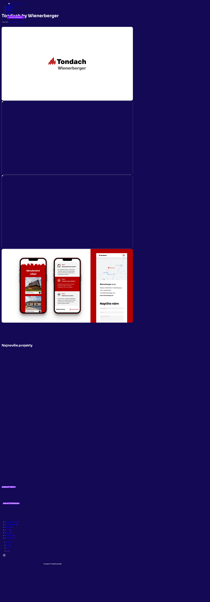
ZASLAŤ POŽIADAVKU (15, 17)
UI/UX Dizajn (20, 22)
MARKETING (9, 10)
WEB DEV (8, 9)
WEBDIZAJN (9, 7)
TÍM (7, 14)
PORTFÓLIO (9, 13)
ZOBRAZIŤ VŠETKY (9, 487)
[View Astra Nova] (67, 483)
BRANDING (9, 6)
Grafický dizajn (12, 22)
